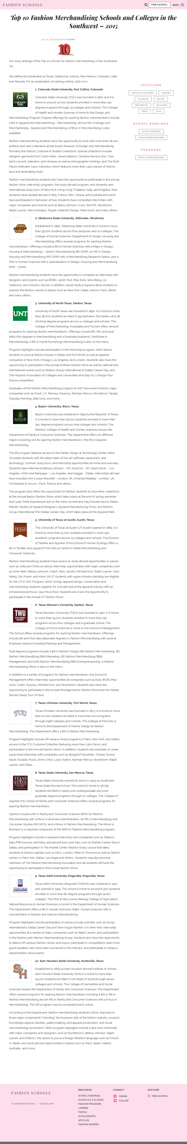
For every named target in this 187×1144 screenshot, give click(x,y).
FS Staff (70, 40)
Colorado (143, 99)
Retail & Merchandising (151, 158)
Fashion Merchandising (151, 138)
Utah (158, 111)
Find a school (159, 5)
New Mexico (141, 105)
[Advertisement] (151, 56)
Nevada (161, 99)
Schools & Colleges (143, 93)
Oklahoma (161, 105)
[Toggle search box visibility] (146, 4)
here (84, 81)
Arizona (166, 93)
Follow (124, 1101)
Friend (123, 1096)
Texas (144, 111)
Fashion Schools (23, 4)
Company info (46, 1103)
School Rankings (151, 131)
